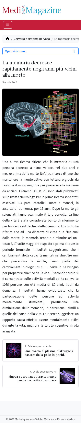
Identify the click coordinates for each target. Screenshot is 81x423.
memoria (61, 162)
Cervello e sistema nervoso (32, 39)
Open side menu (15, 51)
